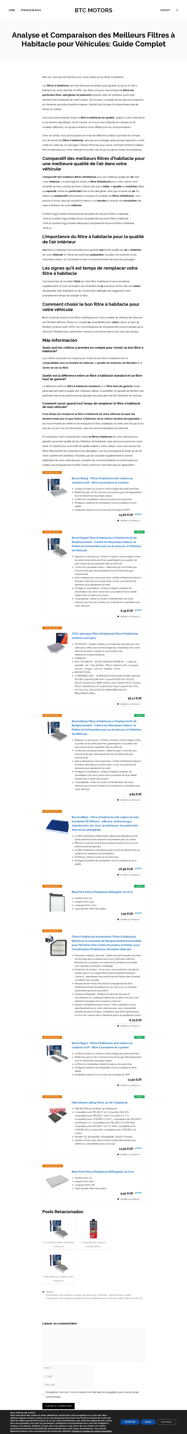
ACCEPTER (130, 1422)
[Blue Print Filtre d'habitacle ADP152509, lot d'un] (57, 1181)
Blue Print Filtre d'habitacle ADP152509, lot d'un (103, 1171)
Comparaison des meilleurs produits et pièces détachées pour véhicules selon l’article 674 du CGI (94, 1298)
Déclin (148, 1422)
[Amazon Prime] (138, 514)
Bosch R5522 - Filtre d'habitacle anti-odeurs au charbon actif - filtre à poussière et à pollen (102, 1045)
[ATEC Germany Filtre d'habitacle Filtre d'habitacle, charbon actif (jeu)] (57, 643)
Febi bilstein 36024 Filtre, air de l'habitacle (100, 1102)
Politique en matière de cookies (86, 1431)
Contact (165, 10)
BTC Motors (93, 10)
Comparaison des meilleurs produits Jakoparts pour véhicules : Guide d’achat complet (88, 1295)
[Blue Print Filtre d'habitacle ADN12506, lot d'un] (57, 901)
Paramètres (166, 1422)
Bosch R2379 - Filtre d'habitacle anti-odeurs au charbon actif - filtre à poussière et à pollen (102, 480)
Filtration (50, 1291)
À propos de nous (31, 10)
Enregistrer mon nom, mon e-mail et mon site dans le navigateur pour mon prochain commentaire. (92, 1394)
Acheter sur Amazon (130, 520)
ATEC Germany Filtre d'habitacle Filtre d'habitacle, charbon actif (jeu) (105, 635)
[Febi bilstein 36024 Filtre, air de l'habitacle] (57, 1112)
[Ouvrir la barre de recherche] (177, 10)
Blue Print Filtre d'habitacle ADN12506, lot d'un (102, 892)
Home (12, 10)
